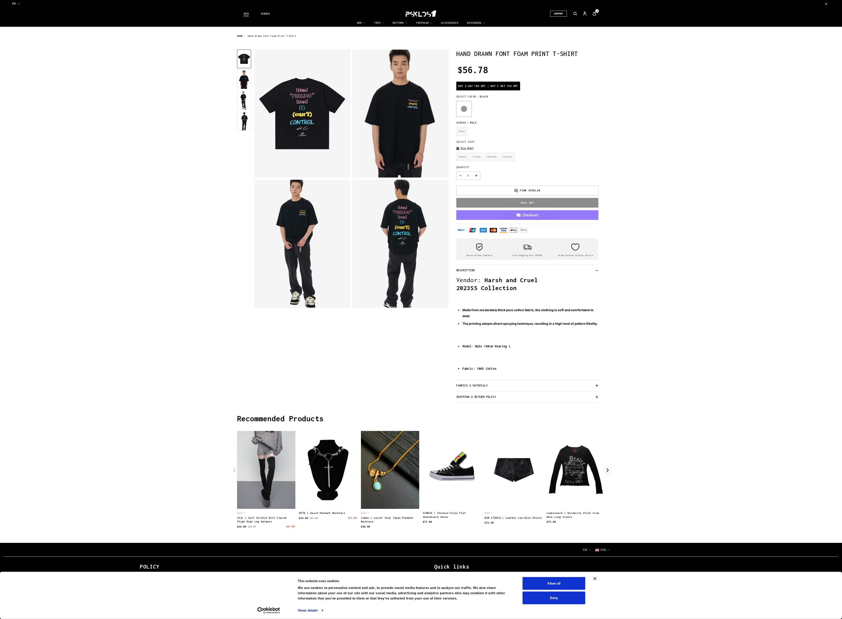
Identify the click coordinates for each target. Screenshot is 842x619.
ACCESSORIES (449, 23)
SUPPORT (558, 13)
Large (477, 156)
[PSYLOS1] (421, 14)
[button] (465, 148)
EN (14, 3)
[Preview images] (266, 501)
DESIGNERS (474, 23)
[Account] (585, 14)
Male (462, 131)
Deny (554, 597)
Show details (308, 610)
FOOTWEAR (422, 23)
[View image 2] (244, 79)
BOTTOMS (398, 23)
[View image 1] (244, 59)
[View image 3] (244, 100)
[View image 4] (244, 121)
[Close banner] (594, 578)
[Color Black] (464, 109)
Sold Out (527, 202)
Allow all (553, 583)
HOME (240, 35)
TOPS (377, 23)
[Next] (608, 470)
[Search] (575, 14)
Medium (491, 156)
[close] (826, 4)
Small (462, 156)
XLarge (507, 156)
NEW (359, 23)
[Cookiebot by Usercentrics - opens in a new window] (269, 610)
